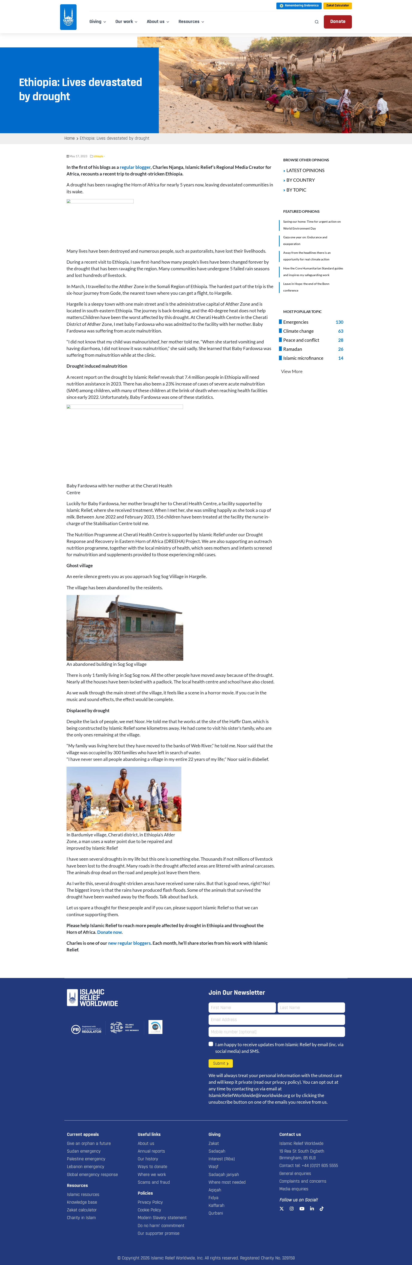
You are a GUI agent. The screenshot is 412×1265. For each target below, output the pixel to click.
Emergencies (295, 322)
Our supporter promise (158, 1234)
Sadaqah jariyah (224, 1175)
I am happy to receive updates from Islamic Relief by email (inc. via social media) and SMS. (279, 1048)
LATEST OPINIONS (305, 170)
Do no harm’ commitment (161, 1226)
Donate (337, 21)
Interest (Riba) (222, 1159)
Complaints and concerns (302, 1181)
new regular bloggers (129, 943)
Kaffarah (216, 1206)
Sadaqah (217, 1151)
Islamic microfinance (303, 358)
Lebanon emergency (85, 1167)
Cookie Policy (149, 1210)
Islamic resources (83, 1195)
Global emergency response (92, 1175)
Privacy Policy (150, 1202)
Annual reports (151, 1151)
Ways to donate (152, 1167)
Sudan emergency (84, 1151)
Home (69, 138)
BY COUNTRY (300, 180)
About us (146, 1144)
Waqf (213, 1167)
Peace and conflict (301, 340)
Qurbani (216, 1213)
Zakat (214, 1144)
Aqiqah (215, 1190)
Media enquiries (293, 1189)
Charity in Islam (81, 1218)
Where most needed (227, 1182)
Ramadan (292, 349)
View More (292, 371)
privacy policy (286, 1082)
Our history (148, 1159)
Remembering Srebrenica (302, 5)
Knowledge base (82, 1202)
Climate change (298, 331)
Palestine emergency (86, 1159)
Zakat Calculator (337, 5)
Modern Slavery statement (162, 1218)
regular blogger (135, 167)
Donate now (109, 932)
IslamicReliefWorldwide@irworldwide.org (249, 1095)
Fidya (213, 1198)
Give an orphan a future (89, 1144)
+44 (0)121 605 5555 (320, 1166)
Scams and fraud (154, 1182)
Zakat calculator (82, 1210)
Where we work (152, 1175)
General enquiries (295, 1174)
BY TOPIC (296, 189)
